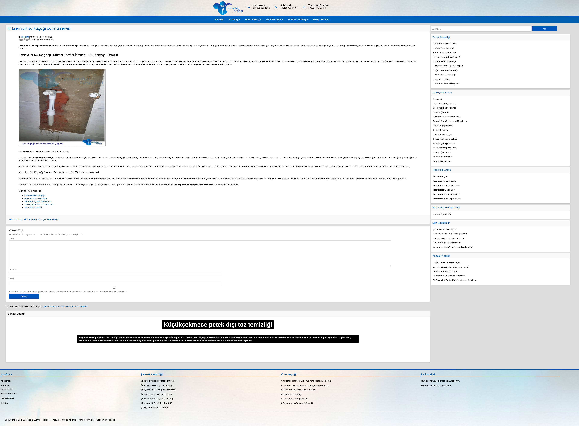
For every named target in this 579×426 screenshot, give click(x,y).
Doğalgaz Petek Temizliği (445, 70)
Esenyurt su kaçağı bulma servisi (41, 28)
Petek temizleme (441, 79)
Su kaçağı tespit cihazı (444, 143)
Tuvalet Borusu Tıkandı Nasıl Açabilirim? (441, 380)
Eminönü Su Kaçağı (292, 394)
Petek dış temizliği (442, 214)
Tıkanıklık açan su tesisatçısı (37, 201)
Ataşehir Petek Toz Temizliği (155, 407)
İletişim (4, 403)
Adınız (12, 269)
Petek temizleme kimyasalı (446, 83)
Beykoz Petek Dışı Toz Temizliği (157, 394)
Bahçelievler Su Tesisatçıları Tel (448, 238)
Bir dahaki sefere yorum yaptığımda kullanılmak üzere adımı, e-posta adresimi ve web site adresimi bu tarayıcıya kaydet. (68, 291)
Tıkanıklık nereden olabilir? (446, 194)
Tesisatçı (25, 36)
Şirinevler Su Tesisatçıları (445, 229)
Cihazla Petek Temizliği (444, 61)
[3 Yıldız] (24, 39)
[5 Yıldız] (29, 39)
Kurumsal (5, 385)
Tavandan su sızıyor (442, 156)
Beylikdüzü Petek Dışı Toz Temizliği (159, 389)
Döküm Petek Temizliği (444, 74)
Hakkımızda (6, 389)
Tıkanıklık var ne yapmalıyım (446, 198)
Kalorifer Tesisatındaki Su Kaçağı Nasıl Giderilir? (306, 385)
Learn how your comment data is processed (65, 306)
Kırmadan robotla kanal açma (437, 385)
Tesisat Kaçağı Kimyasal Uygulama (450, 121)
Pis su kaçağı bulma (443, 125)
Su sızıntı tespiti (440, 130)
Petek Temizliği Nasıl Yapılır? (446, 56)
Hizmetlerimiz (7, 397)
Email (11, 278)
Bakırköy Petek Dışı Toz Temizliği (157, 398)
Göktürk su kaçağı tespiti (295, 398)
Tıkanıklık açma (440, 176)
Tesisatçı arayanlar (442, 161)
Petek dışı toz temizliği (444, 48)
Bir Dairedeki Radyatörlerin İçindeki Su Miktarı (455, 280)
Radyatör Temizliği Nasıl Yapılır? (448, 65)
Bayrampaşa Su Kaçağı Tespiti (298, 403)
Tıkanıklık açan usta (33, 207)
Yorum (13, 238)
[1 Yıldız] (20, 39)
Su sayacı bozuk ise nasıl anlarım (449, 275)
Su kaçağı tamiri (441, 112)
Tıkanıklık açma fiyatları (444, 181)
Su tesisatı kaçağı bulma (445, 138)
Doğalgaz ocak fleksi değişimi (448, 262)
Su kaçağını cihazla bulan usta (39, 204)
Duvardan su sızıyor (442, 134)
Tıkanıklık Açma (274, 19)
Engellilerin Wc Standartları (446, 271)
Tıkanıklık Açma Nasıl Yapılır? (447, 185)
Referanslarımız (8, 393)
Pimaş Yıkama (320, 19)
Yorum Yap (17, 219)
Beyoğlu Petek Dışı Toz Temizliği (157, 385)
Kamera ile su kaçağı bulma (447, 116)
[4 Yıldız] (27, 39)
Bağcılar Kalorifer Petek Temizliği (158, 380)
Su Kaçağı (234, 19)
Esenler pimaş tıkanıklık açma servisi (451, 266)
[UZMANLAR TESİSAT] (227, 14)
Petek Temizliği (252, 19)
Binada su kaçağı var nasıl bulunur (299, 389)
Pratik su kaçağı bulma (444, 103)
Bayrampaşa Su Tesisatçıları (447, 242)
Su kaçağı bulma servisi (444, 107)
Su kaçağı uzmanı (442, 152)
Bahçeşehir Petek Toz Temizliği (157, 403)
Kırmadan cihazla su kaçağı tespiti (450, 233)
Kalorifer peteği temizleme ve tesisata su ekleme (307, 380)
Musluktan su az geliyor (35, 198)
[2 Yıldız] (22, 39)
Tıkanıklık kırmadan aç (444, 189)
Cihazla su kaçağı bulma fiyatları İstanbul (453, 247)
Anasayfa (219, 19)
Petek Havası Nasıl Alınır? (445, 43)
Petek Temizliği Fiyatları (444, 52)
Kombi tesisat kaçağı (34, 195)
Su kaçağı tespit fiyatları (444, 147)
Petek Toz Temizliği (297, 19)
